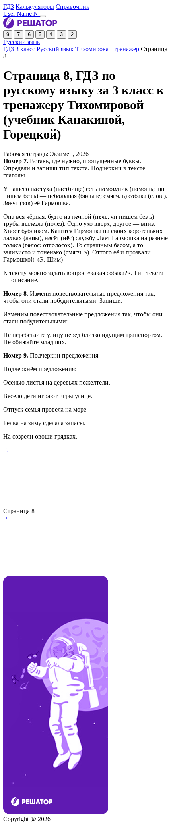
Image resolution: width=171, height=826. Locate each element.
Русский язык (21, 42)
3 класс (25, 49)
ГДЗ (8, 6)
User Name (21, 13)
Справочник (72, 6)
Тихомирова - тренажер (107, 49)
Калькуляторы (35, 6)
